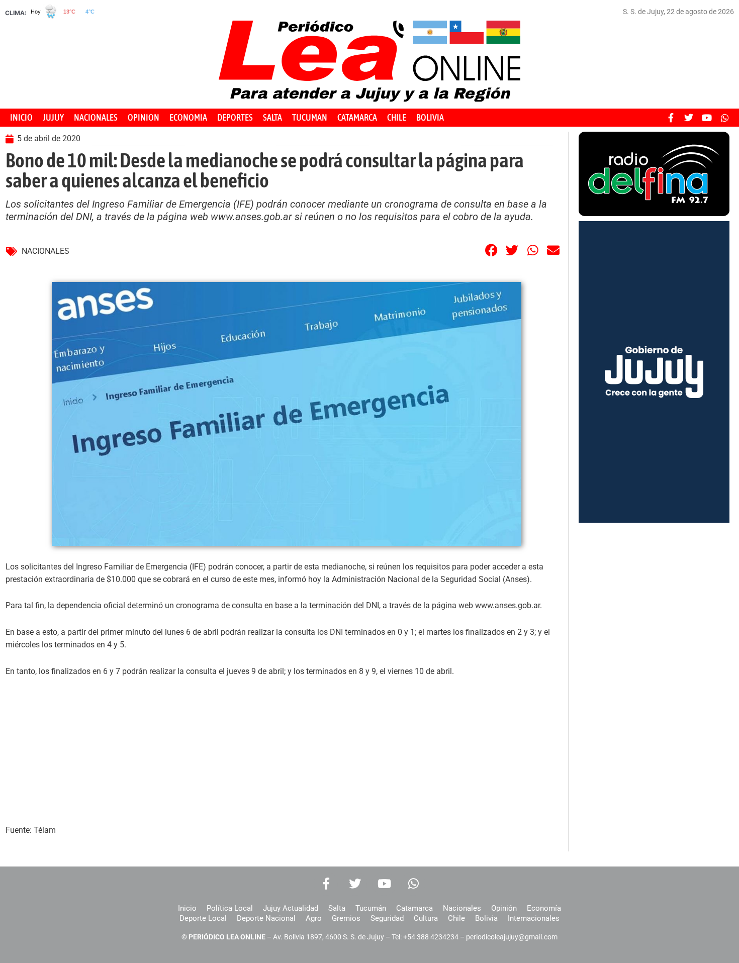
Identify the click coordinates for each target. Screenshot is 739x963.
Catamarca (414, 908)
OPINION (143, 117)
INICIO (21, 117)
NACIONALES (96, 117)
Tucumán (370, 908)
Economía (544, 908)
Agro (314, 918)
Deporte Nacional (266, 918)
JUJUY (53, 117)
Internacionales (534, 918)
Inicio (187, 908)
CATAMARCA (357, 117)
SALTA (272, 117)
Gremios (346, 918)
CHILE (396, 117)
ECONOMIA (188, 117)
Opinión (504, 908)
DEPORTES (235, 117)
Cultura (426, 918)
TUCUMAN (309, 117)
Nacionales (462, 908)
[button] (492, 250)
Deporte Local (203, 918)
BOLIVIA (430, 117)
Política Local (230, 908)
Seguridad (387, 918)
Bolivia (486, 918)
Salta (336, 908)
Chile (456, 918)
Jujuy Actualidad (290, 908)
